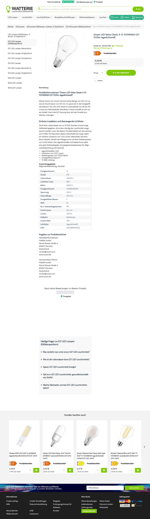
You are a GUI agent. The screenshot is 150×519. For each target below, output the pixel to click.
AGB (31, 511)
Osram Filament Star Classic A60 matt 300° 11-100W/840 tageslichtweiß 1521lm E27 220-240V (91, 455)
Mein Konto (85, 497)
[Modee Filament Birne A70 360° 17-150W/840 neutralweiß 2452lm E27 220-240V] (126, 436)
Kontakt (56, 511)
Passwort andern (106, 504)
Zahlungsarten (87, 507)
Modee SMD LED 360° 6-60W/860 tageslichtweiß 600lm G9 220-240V (23, 454)
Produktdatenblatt (110, 53)
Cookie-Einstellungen (38, 501)
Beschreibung (43, 88)
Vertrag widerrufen (89, 511)
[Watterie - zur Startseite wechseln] (19, 9)
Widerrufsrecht (12, 514)
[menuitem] (21, 9)
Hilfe (8, 504)
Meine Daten (105, 501)
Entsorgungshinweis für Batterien (62, 505)
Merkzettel (104, 507)
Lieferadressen (87, 504)
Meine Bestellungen (89, 501)
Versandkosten (12, 511)
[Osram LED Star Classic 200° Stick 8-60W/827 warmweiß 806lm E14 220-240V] (58, 436)
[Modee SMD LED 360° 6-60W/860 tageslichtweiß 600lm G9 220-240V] (24, 436)
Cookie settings (12, 501)
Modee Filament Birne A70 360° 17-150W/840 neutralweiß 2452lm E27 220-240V (124, 455)
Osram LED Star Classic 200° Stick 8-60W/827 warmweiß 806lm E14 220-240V (57, 455)
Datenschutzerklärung (38, 504)
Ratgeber (56, 501)
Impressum (34, 514)
